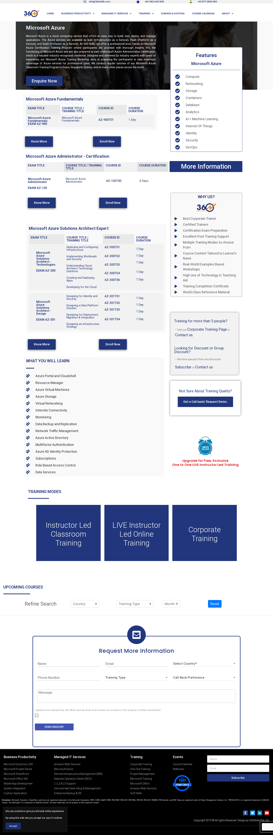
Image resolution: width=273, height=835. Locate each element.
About (226, 13)
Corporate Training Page (207, 329)
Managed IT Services (115, 13)
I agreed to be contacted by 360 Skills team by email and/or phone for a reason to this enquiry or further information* (98, 710)
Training (144, 13)
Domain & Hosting (172, 13)
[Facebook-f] (245, 812)
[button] (44, 81)
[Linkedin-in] (259, 812)
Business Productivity (76, 13)
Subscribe (183, 367)
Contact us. (184, 335)
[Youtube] (266, 812)
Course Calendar (203, 13)
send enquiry (54, 726)
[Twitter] (252, 812)
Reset (214, 604)
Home (50, 13)
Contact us (204, 367)
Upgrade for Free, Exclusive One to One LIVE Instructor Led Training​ (205, 462)
